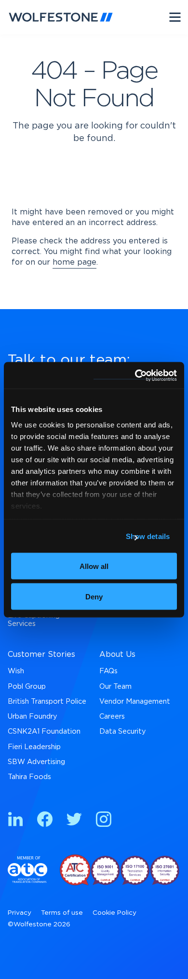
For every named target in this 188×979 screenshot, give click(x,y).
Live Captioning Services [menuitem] (34, 619)
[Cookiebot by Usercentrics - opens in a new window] (135, 375)
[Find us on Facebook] (45, 820)
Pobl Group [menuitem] (27, 686)
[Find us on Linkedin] (15, 820)
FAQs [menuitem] (108, 671)
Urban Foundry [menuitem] (32, 716)
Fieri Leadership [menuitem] (34, 747)
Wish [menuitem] (16, 671)
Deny (94, 596)
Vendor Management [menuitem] (134, 701)
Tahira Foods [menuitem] (29, 776)
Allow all (94, 566)
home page (74, 262)
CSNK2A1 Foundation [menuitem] (44, 731)
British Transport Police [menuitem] (47, 701)
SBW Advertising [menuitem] (36, 762)
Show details (148, 536)
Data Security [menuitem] (122, 731)
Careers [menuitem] (112, 716)
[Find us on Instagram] (103, 820)
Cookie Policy (114, 912)
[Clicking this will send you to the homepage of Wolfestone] (61, 17)
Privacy (19, 912)
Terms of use (62, 912)
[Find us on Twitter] (74, 820)
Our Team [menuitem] (115, 686)
